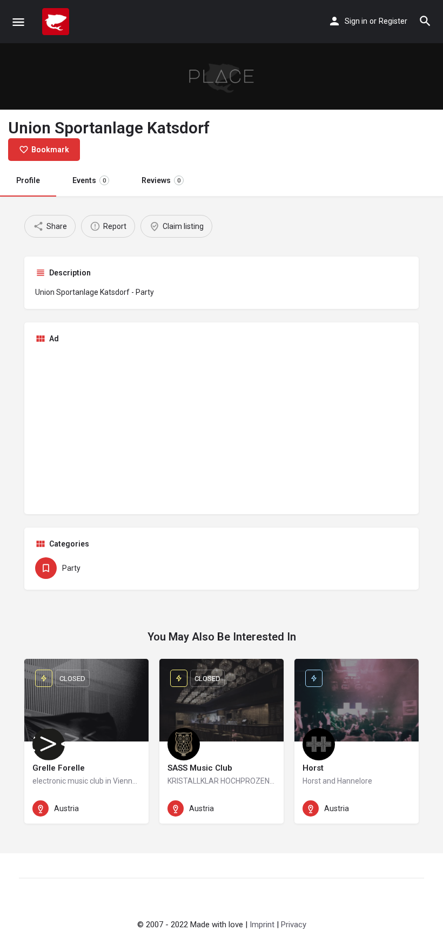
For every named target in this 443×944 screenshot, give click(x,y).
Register (393, 21)
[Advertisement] (221, 427)
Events (89, 180)
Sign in (356, 21)
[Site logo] (57, 21)
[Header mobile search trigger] (425, 21)
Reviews (161, 180)
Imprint (262, 924)
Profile (28, 180)
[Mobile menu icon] (18, 21)
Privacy (293, 924)
